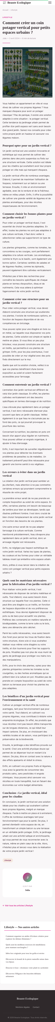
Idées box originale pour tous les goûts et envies (25, 953)
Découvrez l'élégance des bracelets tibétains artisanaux (23, 974)
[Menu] (49, 3)
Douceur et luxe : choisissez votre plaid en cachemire (27, 968)
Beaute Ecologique (17, 2)
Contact (36, 1007)
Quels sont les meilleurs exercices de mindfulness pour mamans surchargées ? (25, 946)
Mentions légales (23, 1007)
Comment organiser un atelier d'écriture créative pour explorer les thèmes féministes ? (27, 937)
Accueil (5, 10)
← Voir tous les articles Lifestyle (18, 905)
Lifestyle (14, 10)
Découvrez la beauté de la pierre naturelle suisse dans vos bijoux (27, 960)
